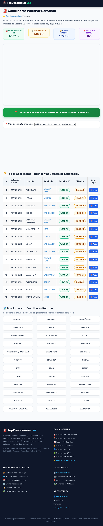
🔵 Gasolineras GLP (62, 449)
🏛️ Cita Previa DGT (62, 473)
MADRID (51, 376)
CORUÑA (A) (85, 352)
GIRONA (85, 360)
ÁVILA (51, 327)
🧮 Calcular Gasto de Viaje (14, 473)
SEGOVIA (85, 392)
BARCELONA (49, 205)
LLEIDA (47, 236)
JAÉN (46, 229)
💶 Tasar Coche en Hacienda (15, 476)
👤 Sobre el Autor (61, 496)
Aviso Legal (58, 500)
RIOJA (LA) (18, 392)
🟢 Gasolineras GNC (62, 453)
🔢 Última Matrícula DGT (13, 484)
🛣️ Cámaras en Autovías (64, 484)
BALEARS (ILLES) (18, 335)
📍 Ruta (94, 190)
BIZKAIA (85, 335)
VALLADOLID (51, 409)
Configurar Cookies (62, 507)
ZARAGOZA (85, 409)
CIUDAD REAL (51, 352)
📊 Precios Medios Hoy (63, 442)
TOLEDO (85, 401)
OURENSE (51, 384)
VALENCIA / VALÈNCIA (18, 409)
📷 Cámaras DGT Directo (64, 476)
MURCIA (47, 198)
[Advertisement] (51, 150)
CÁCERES (51, 344)
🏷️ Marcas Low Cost (12, 487)
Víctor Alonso (59, 519)
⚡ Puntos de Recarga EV (64, 460)
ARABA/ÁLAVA (85, 319)
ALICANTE (51, 319)
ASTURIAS (18, 327)
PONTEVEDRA (85, 384)
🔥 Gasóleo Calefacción (64, 445)
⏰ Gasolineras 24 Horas (64, 456)
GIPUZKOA (51, 360)
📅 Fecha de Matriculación (14, 480)
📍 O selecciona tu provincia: (19, 124)
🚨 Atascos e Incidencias (64, 480)
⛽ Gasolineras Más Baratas (65, 435)
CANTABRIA (85, 344)
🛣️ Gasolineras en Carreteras (15, 491)
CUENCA (18, 360)
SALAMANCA (49, 275)
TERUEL (47, 282)
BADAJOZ (85, 327)
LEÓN (46, 297)
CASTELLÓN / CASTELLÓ (18, 352)
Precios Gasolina (13, 16)
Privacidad (58, 504)
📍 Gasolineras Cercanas (64, 438)
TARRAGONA (18, 401)
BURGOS (18, 344)
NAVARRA (18, 384)
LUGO (18, 376)
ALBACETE (18, 319)
